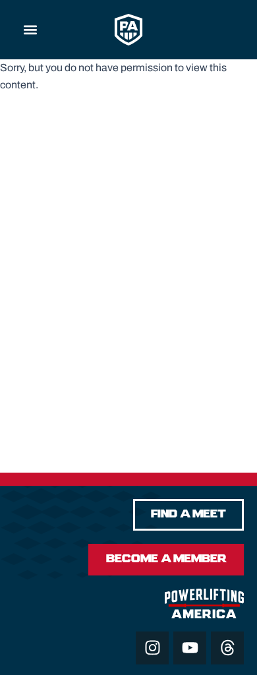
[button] (31, 30)
